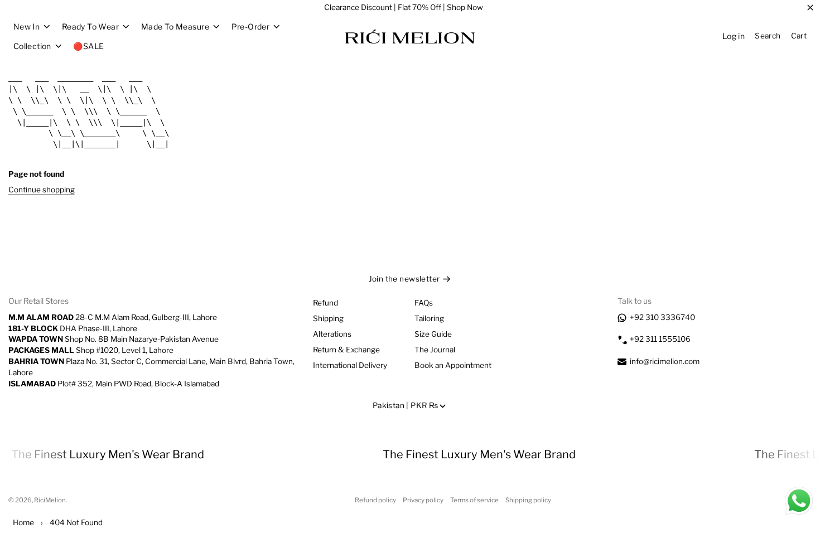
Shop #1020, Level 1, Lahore (90, 350)
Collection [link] (32, 46)
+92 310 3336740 (662, 317)
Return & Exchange (346, 349)
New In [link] (26, 27)
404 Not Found (76, 522)
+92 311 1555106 (660, 339)
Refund (325, 302)
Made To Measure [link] (175, 27)
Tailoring (429, 318)
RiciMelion (50, 500)
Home (23, 522)
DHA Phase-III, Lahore (72, 328)
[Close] (810, 8)
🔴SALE (88, 46)
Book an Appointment (452, 365)
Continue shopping (41, 189)
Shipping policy (528, 500)
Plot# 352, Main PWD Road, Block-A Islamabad (113, 383)
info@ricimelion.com (665, 361)
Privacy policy (423, 500)
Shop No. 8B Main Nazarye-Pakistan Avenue (113, 339)
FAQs (423, 302)
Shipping (328, 318)
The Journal (434, 349)
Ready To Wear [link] (90, 27)
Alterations (332, 334)
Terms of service (474, 500)
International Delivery (350, 365)
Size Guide (433, 334)
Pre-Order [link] (250, 27)
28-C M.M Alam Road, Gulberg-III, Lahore (112, 317)
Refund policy (375, 500)
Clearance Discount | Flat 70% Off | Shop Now (403, 7)
